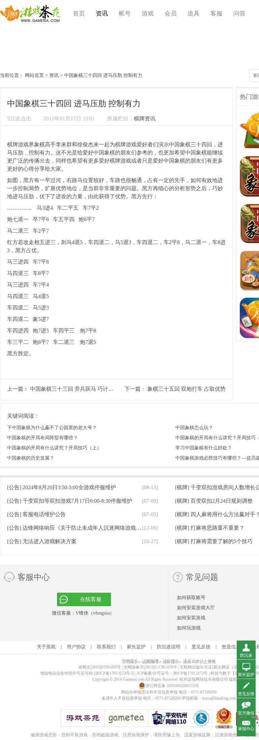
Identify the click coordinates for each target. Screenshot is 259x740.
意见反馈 (201, 646)
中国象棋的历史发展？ (30, 458)
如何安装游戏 (191, 617)
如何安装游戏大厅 (196, 607)
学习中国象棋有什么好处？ (203, 447)
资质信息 (231, 646)
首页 (79, 13)
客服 (216, 13)
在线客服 (91, 599)
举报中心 (246, 729)
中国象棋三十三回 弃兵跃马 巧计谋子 (74, 389)
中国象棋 (180, 144)
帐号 (125, 13)
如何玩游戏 (189, 627)
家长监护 (136, 646)
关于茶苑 (46, 646)
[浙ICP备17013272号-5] (114, 673)
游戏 (148, 13)
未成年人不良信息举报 (122, 698)
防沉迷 (246, 655)
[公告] (61, 487)
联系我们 (106, 646)
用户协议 (76, 646)
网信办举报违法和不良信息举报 (149, 692)
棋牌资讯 (144, 118)
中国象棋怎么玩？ (194, 427)
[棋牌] (214, 501)
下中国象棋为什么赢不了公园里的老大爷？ (52, 427)
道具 (194, 13)
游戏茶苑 (30, 13)
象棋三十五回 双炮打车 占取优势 (186, 389)
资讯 (102, 13)
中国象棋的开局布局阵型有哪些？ (42, 437)
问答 (239, 13)
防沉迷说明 (168, 646)
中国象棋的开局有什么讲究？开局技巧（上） (54, 447)
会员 (171, 13)
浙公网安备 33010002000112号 (172, 685)
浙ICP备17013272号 (190, 673)
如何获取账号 (191, 597)
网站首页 (34, 75)
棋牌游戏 (18, 144)
